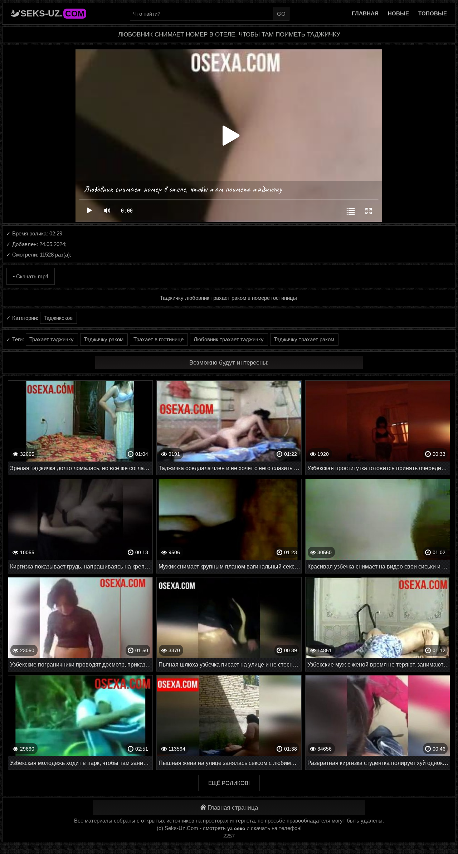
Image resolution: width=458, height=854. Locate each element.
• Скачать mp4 (30, 276)
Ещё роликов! (229, 783)
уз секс (236, 828)
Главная (365, 13)
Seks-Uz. (52, 13)
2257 (229, 836)
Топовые (432, 13)
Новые (398, 13)
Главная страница (233, 807)
